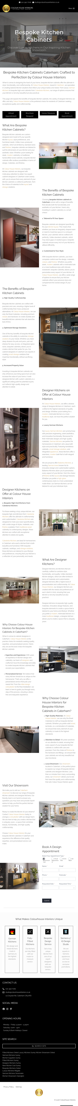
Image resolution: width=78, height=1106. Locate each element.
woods (5, 317)
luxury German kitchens (53, 431)
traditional (46, 417)
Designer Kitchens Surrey (11, 1063)
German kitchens (56, 441)
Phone (45, 875)
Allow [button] (48, 1099)
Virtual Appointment (55, 860)
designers (26, 660)
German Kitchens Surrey (11, 1055)
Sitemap (19, 1087)
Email (61, 866)
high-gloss (62, 478)
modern (10, 155)
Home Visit (63, 859)
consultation (14, 817)
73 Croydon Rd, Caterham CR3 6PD (18, 996)
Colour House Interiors (41, 85)
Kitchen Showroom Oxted (45, 1053)
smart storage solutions (57, 449)
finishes (8, 147)
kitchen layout (53, 227)
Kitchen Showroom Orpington (13, 1076)
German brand (53, 465)
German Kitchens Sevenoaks (12, 1073)
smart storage (14, 354)
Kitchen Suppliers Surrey (11, 1058)
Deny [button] (65, 1099)
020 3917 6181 (10, 989)
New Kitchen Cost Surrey (11, 1066)
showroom (66, 764)
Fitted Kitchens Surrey (10, 1060)
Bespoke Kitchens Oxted (11, 1068)
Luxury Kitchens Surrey (27, 1053)
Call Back (71, 859)
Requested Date (48, 884)
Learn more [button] (45, 1093)
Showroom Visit (46, 861)
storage (5, 187)
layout (10, 140)
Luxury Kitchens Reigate (11, 1071)
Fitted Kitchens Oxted (10, 1053)
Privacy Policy (8, 1087)
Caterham (60, 85)
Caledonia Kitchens (42, 90)
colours (45, 262)
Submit (46, 901)
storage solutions (26, 548)
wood (29, 527)
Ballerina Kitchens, (65, 463)
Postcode (63, 875)
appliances (54, 452)
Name (44, 866)
